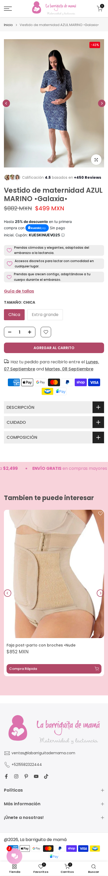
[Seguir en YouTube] (36, 776)
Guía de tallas (19, 291)
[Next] (101, 103)
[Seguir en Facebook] (6, 776)
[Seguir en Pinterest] (26, 776)
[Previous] (6, 103)
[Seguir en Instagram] (16, 776)
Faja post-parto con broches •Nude (41, 645)
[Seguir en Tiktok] (46, 776)
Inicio (8, 25)
